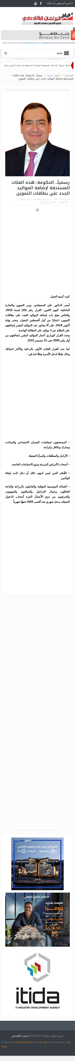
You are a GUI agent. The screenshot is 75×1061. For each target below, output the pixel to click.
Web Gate (43, 1042)
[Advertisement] (37, 253)
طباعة (61, 202)
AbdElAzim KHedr (23, 1042)
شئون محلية (42, 199)
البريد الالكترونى (46, 202)
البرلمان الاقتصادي (20, 1036)
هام (34, 199)
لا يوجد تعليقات (24, 199)
